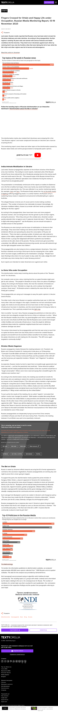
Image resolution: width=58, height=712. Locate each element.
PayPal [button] (38, 454)
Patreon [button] (5, 454)
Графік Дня (4, 697)
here (11, 191)
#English (3, 676)
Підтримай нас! (5, 694)
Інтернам (3, 690)
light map (37, 309)
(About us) (8, 667)
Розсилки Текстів (6, 672)
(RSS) (6, 669)
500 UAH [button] (13, 446)
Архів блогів (4, 699)
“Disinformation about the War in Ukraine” (23, 109)
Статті (2, 669)
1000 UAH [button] (23, 446)
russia (30, 617)
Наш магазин (4, 696)
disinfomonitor (6, 617)
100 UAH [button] (4, 446)
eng (26, 617)
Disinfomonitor (5, 688)
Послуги (3, 682)
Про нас (3, 667)
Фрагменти (4, 671)
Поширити (6, 32)
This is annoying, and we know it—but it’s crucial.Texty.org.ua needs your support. (16, 426)
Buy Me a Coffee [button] (17, 454)
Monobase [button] (29, 454)
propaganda (15, 617)
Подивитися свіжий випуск (17, 654)
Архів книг (4, 701)
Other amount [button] (33, 446)
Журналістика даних (6, 680)
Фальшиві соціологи (7, 684)
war (22, 617)
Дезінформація (5, 686)
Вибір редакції (5, 674)
